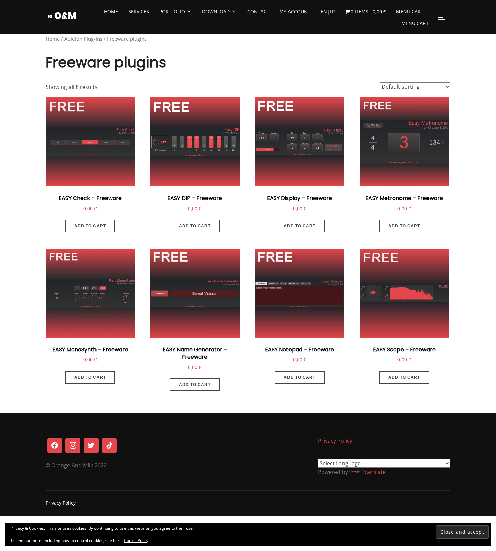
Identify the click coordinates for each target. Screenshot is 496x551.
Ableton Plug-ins (83, 38)
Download (216, 11)
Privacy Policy (335, 440)
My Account (294, 11)
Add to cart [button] (90, 226)
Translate (374, 472)
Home (111, 11)
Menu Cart (409, 11)
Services (138, 11)
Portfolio (172, 11)
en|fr (328, 11)
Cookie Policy (136, 540)
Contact (258, 11)
